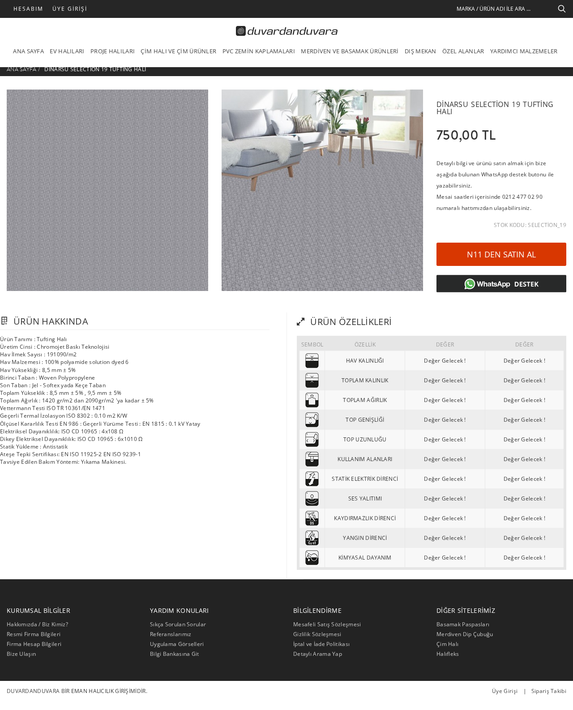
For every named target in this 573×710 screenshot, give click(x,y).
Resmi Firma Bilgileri (33, 634)
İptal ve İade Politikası (321, 644)
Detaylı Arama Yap (317, 654)
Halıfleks (447, 654)
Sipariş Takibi (548, 691)
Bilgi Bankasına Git (174, 654)
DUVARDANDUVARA (33, 691)
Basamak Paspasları (462, 624)
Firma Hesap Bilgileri (34, 644)
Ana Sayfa (22, 69)
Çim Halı (447, 644)
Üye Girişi (69, 9)
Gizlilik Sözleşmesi (317, 634)
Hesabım (28, 9)
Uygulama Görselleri (177, 644)
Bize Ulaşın (21, 654)
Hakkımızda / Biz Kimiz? (37, 624)
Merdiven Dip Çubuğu (464, 634)
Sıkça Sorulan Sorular (178, 624)
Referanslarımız (171, 634)
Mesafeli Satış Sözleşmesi (327, 624)
